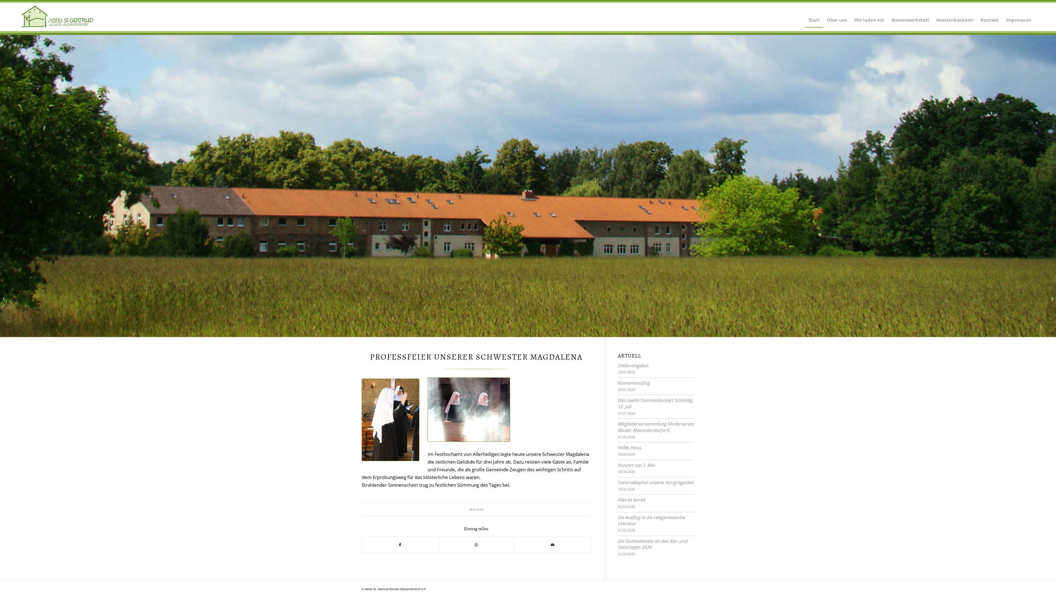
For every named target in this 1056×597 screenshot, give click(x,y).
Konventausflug (634, 383)
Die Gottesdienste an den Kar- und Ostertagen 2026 (653, 544)
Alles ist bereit (631, 500)
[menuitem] (814, 16)
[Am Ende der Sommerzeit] (4, 298)
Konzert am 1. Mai (636, 465)
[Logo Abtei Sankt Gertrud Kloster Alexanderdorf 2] (57, 16)
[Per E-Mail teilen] (552, 545)
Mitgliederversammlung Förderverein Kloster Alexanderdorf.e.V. (656, 427)
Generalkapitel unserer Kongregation (656, 483)
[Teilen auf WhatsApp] (476, 545)
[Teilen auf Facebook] (400, 545)
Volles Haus (629, 448)
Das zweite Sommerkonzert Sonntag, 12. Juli (656, 404)
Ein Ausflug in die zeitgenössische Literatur (651, 521)
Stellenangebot (633, 366)
